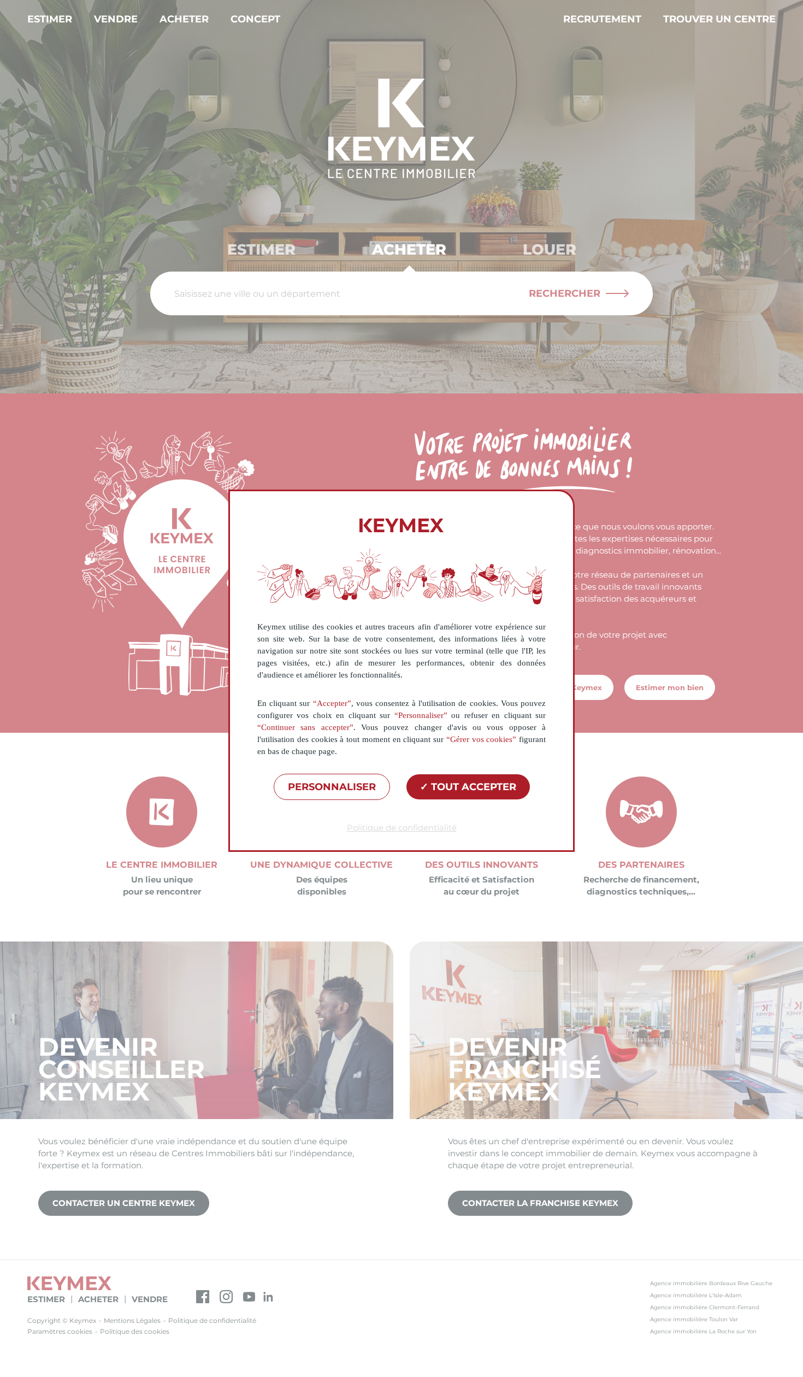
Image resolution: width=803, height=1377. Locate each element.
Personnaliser (332, 787)
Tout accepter (472, 787)
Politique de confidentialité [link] (402, 827)
